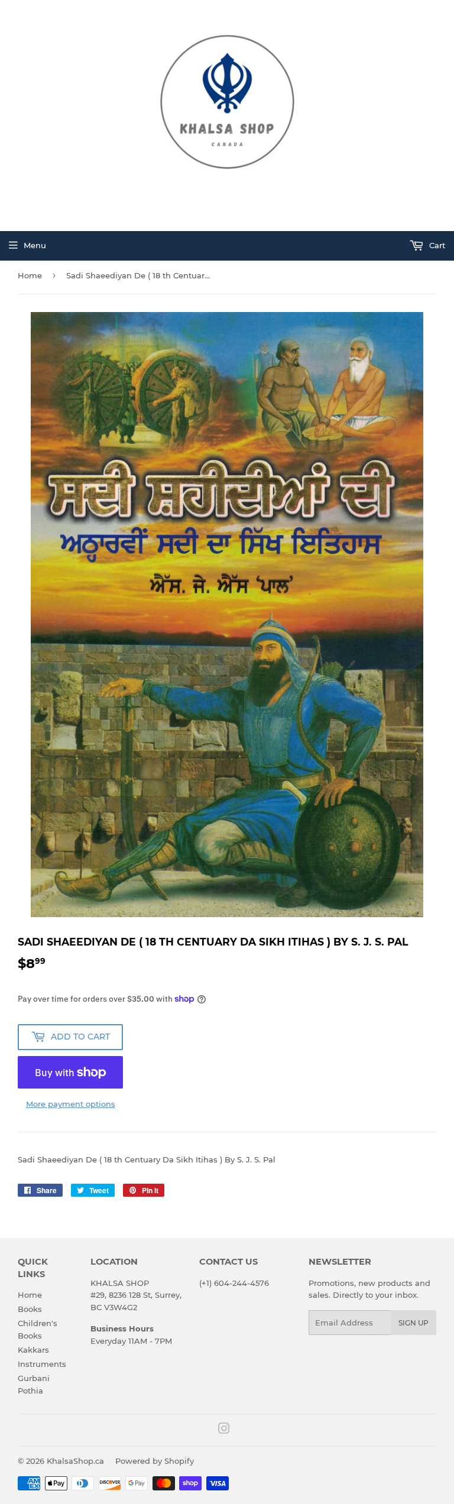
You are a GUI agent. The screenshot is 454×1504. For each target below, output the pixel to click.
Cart (436, 245)
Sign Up (413, 1322)
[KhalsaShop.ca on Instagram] (224, 1430)
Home (30, 275)
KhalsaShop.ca (75, 1461)
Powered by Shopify (154, 1461)
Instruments (42, 1364)
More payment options (70, 1104)
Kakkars (33, 1349)
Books (30, 1309)
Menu (35, 245)
